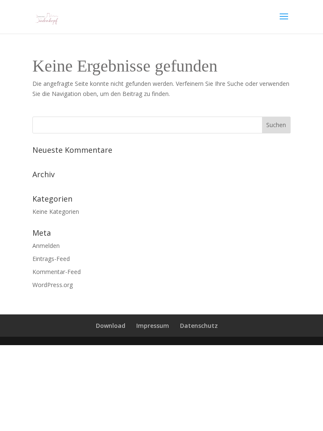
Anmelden (46, 246)
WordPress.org (52, 285)
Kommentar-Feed (56, 272)
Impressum (152, 326)
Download (110, 326)
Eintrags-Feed (51, 259)
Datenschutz (199, 326)
